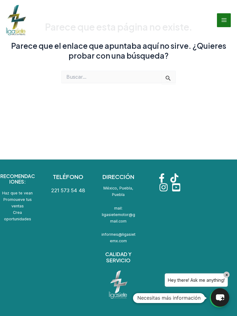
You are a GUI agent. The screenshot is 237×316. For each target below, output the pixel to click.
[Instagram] (163, 187)
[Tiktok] (174, 178)
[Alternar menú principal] (224, 20)
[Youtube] (176, 187)
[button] (220, 297)
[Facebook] (161, 178)
